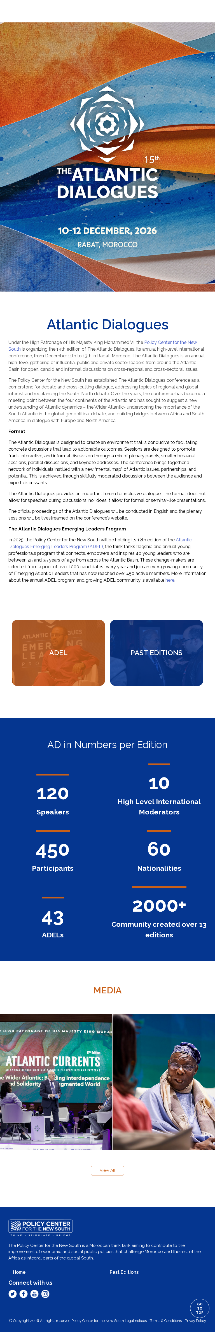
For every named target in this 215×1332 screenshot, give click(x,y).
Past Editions (124, 1272)
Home (19, 1272)
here (169, 580)
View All (107, 1170)
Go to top (200, 1308)
